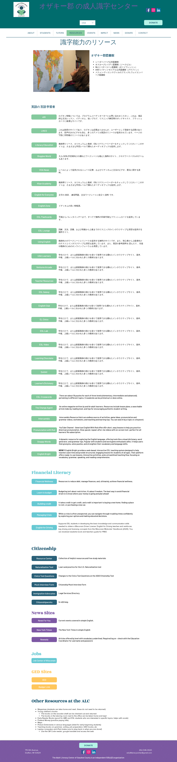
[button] (31, 33)
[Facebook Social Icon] (148, 10)
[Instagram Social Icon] (153, 10)
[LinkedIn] (159, 10)
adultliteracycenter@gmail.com (139, 753)
